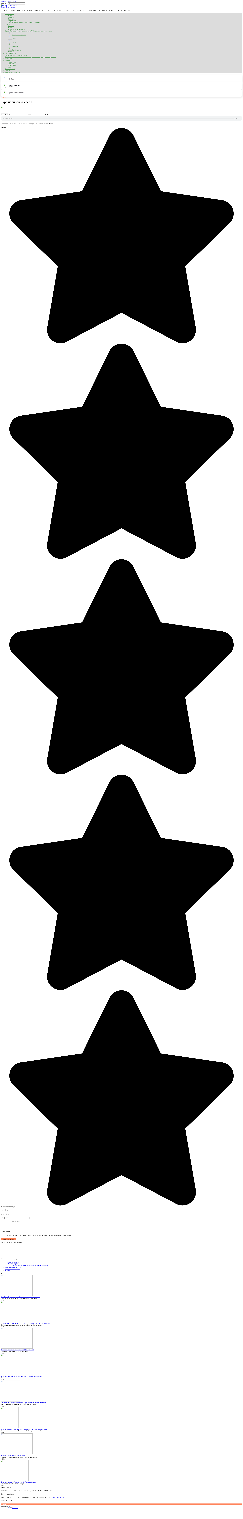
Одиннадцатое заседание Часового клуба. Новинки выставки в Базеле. (24, 1402)
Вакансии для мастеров (12, 72)
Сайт (2, 1218)
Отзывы (11, 52)
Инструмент (12, 65)
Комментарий (6, 1232)
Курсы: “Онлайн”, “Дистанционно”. (16, 55)
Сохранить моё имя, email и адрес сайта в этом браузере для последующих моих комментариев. (37, 1235)
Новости (11, 26)
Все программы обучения (13, 1267)
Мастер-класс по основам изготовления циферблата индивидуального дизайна (30, 57)
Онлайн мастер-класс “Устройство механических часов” (30, 1265)
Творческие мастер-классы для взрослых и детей (24, 22)
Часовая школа (9, 14)
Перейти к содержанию (8, 1)
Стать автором (237, 1501)
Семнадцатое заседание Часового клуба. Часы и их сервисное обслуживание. (26, 1323)
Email (3, 1214)
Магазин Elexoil (10, 69)
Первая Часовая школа (8, 7)
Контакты (8, 70)
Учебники (11, 64)
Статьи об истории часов (16, 29)
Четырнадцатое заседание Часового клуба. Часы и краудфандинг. (22, 1376)
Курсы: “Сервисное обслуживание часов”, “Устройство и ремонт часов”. (28, 31)
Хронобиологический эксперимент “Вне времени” (17, 1350)
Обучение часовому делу (13, 1262)
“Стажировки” (9, 58)
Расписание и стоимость (12, 1269)
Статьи (10, 27)
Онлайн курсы (13, 1264)
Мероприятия (12, 21)
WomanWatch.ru (58, 1497)
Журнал (7, 24)
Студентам (8, 60)
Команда (11, 17)
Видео (10, 67)
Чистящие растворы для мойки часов (13, 1455)
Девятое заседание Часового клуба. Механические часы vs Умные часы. (24, 1429)
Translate (15, 1508)
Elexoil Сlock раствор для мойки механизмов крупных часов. (20, 1297)
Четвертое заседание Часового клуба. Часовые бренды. (18, 1482)
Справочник (12, 62)
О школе (11, 15)
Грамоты (11, 19)
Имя (3, 1210)
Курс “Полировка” (11, 53)
